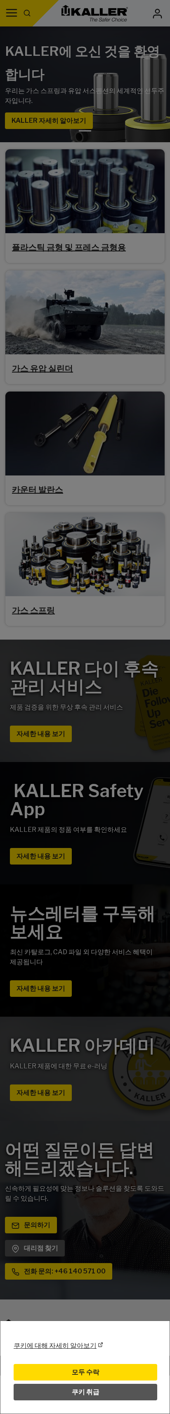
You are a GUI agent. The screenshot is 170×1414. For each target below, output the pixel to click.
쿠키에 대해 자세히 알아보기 (55, 1346)
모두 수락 (85, 1372)
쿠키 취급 (85, 1392)
